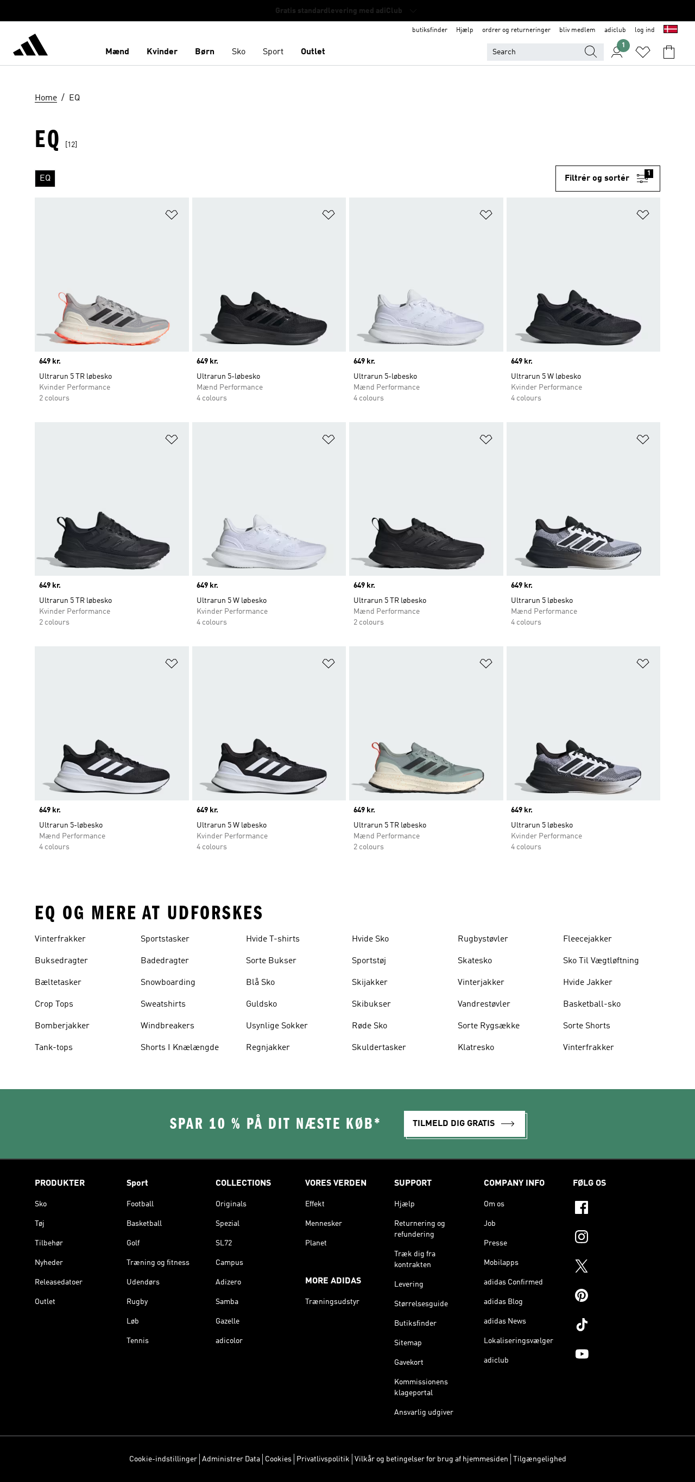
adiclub (615, 30)
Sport (273, 52)
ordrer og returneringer (516, 30)
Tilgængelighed (539, 1459)
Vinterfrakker (60, 939)
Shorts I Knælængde (180, 1048)
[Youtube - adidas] (616, 1355)
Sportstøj (369, 961)
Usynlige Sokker (277, 1026)
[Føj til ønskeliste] (171, 216)
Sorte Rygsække (489, 1026)
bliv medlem (577, 30)
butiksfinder (429, 30)
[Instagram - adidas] (616, 1238)
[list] (295, 178)
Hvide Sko (370, 939)
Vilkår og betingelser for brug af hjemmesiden (431, 1459)
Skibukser (371, 1004)
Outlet (313, 52)
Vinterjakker (481, 982)
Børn (204, 52)
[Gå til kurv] (669, 52)
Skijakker (370, 982)
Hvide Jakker (587, 982)
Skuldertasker (379, 1048)
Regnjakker (268, 1048)
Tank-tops (54, 1048)
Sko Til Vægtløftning (601, 961)
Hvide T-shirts (273, 939)
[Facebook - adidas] (616, 1209)
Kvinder (162, 52)
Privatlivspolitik (323, 1459)
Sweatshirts (163, 1004)
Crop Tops (54, 1004)
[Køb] (30, 47)
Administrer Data (231, 1459)
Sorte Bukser (271, 961)
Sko (238, 52)
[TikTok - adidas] (616, 1326)
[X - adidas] (616, 1267)
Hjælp (464, 30)
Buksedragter (61, 961)
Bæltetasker (58, 982)
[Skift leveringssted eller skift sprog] (670, 30)
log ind (645, 30)
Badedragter (165, 961)
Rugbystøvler (483, 939)
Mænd (117, 52)
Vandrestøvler (484, 1004)
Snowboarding (168, 982)
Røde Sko (369, 1026)
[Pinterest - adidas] (616, 1297)
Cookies (278, 1459)
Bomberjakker (62, 1026)
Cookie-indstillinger (163, 1459)
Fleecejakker (587, 939)
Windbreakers (167, 1026)
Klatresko (476, 1048)
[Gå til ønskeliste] (643, 52)
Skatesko (475, 961)
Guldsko (261, 1004)
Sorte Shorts (586, 1026)
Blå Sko (260, 982)
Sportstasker (165, 939)
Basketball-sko (592, 1004)
